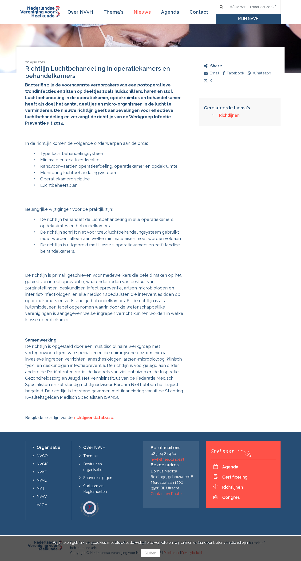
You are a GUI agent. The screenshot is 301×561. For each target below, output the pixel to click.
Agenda (170, 12)
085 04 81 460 (163, 453)
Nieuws (142, 12)
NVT (41, 488)
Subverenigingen (97, 478)
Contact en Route (166, 494)
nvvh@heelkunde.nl (167, 459)
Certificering (235, 477)
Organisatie (48, 447)
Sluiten (150, 553)
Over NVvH (80, 12)
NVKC (42, 472)
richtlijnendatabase (93, 417)
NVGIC (42, 464)
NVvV (42, 496)
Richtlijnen (229, 115)
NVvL (42, 480)
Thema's (113, 12)
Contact (199, 12)
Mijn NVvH (248, 18)
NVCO (42, 456)
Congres (231, 497)
